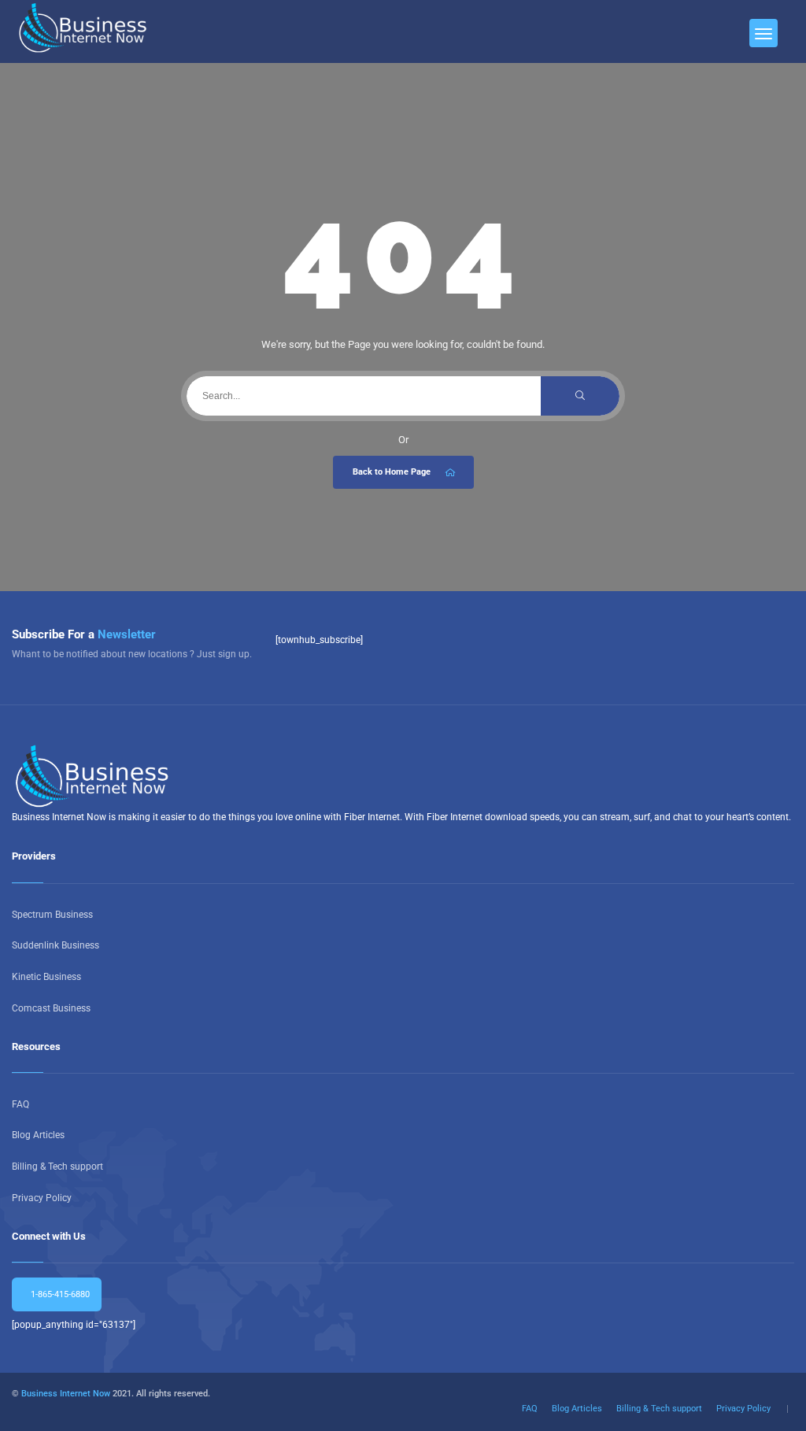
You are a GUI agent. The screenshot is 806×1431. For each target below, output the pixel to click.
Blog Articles (38, 1135)
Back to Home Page (392, 472)
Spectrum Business (52, 914)
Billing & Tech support (57, 1166)
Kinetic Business (46, 976)
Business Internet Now (65, 1393)
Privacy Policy (42, 1198)
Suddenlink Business (55, 945)
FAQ (20, 1104)
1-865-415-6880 (59, 1294)
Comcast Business (51, 1008)
